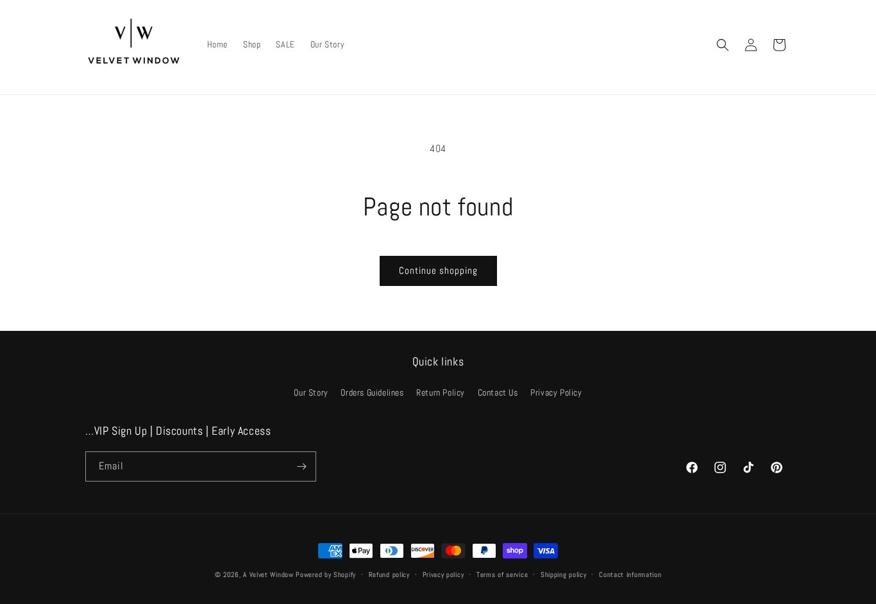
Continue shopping (438, 270)
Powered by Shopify (326, 574)
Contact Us (498, 392)
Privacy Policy (556, 392)
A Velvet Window (268, 574)
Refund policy (389, 574)
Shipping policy (564, 574)
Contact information (630, 574)
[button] (723, 45)
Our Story (311, 392)
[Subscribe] (301, 466)
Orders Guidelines (372, 392)
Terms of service (502, 574)
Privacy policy (443, 574)
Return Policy (440, 392)
